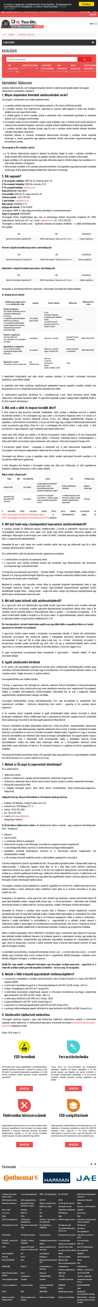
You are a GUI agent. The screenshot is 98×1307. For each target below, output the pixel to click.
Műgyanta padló (63, 1260)
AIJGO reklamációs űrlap (9, 1200)
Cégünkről (80, 1210)
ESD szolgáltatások (83, 1231)
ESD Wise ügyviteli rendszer (66, 1219)
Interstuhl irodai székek (65, 1247)
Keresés (93, 14)
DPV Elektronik (62, 1213)
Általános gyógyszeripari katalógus (28, 1298)
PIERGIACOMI (6, 1266)
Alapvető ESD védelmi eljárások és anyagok (27, 1204)
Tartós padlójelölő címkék (10, 1279)
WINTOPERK (43, 1291)
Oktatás (79, 1260)
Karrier (23, 1257)
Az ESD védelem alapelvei (66, 1203)
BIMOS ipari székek (45, 1206)
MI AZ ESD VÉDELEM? (8, 1260)
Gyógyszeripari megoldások (66, 1244)
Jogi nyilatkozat (44, 1253)
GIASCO (42, 1244)
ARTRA (60, 1200)
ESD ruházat (81, 1228)
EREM (60, 1216)
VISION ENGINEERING (83, 1285)
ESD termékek (6, 1235)
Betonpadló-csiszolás (65, 1206)
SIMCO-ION (61, 1273)
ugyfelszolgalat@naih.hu (19, 816)
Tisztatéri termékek (27, 1285)
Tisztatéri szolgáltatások (9, 1285)
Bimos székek (6, 1210)
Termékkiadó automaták (65, 1279)
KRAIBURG (80, 1253)
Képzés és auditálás (64, 1257)
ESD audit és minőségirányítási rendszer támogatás (86, 1220)
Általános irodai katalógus (66, 1297)
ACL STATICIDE (63, 1194)
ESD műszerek (81, 1225)
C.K (41, 1210)
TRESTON (61, 1276)
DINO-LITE (24, 1213)
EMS (41, 1216)
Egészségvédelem (45, 1235)
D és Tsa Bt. (5, 1213)
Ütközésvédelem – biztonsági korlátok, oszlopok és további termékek (86, 1299)
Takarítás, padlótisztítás (84, 1276)
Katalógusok (43, 1257)
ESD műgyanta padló (64, 1225)
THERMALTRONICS (45, 1276)
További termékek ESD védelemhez (46, 1286)
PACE (78, 1263)
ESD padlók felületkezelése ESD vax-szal (66, 1229)
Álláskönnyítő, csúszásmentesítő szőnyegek (86, 1292)
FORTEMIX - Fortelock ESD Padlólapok (10, 1241)
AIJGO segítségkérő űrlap (28, 1200)
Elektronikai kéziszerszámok (66, 1235)
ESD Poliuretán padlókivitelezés (26, 1220)
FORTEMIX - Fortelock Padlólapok (27, 1241)
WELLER (60, 1288)
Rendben (86, 4)
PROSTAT (24, 1266)
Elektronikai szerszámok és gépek (85, 1236)
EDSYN (4, 1216)
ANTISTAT (43, 1200)
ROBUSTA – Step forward (85, 1270)
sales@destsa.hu (22, 200)
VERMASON (61, 1285)
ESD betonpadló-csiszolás (10, 1225)
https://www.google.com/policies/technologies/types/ (23, 514)
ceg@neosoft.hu (46, 220)
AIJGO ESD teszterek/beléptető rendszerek (86, 1195)
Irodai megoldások (7, 1253)
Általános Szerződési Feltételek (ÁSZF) (8, 1298)
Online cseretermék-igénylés (67, 1263)
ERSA (78, 1216)
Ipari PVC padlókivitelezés (85, 1247)
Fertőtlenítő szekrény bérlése (48, 1240)
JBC (22, 1253)
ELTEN (22, 1216)
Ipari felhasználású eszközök (67, 1250)
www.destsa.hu (29, 187)
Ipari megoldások (82, 1250)
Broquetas (24, 1210)
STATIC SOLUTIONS (83, 1273)
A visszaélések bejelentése (29, 1194)
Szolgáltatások (25, 1276)
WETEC (4, 1291)
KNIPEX (60, 1253)
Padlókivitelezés (63, 1266)
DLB (41, 1213)
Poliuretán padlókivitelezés (66, 1270)
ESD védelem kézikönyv (28, 1235)
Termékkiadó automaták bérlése (84, 1280)
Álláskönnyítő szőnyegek (65, 1291)
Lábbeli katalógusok (83, 1257)
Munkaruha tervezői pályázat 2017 (48, 1261)
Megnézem (24, 1088)
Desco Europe (81, 1213)
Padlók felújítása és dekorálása (46, 1267)
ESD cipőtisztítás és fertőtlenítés (45, 1226)
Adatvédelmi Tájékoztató (27, 35)
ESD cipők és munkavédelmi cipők (29, 1226)
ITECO (4, 1247)
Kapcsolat (12, 35)
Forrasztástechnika (64, 1240)
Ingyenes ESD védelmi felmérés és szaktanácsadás (29, 1248)
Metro (22, 1260)
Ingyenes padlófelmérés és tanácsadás (48, 1248)
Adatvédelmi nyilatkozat (9, 1203)
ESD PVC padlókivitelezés (9, 1219)
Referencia (43, 1273)
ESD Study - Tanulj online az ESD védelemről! (48, 1220)
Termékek (24, 1279)
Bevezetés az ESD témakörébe (86, 1206)
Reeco (23, 1273)
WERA (79, 1288)
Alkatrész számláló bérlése (48, 1203)
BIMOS (79, 1203)
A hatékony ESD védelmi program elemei (9, 1195)
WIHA (22, 1291)
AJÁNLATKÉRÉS (9, 42)
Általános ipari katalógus (47, 1297)
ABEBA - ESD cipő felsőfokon (48, 1194)
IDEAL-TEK (80, 1244)
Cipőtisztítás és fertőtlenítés (66, 1210)
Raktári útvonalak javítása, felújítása (10, 1274)
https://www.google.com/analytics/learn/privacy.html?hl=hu (25, 517)
